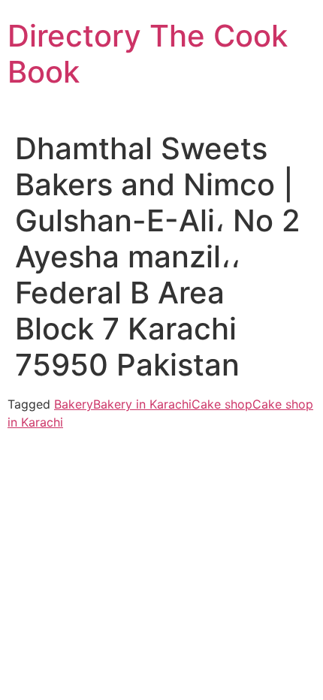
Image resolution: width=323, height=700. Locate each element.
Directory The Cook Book (148, 53)
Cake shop (222, 404)
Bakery (73, 404)
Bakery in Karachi (142, 404)
